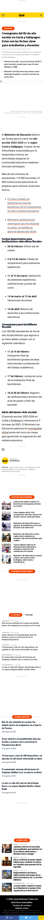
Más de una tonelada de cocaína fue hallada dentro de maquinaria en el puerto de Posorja (21, 725)
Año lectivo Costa (17, 467)
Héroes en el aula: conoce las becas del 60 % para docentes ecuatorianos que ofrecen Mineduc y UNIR (23, 64)
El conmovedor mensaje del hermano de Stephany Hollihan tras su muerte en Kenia (22, 771)
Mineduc (32, 469)
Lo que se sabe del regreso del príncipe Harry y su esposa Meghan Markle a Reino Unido (21, 786)
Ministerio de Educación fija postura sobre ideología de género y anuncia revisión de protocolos (21, 74)
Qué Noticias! (15, 461)
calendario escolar (33, 467)
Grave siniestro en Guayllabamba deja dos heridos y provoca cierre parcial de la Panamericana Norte (21, 741)
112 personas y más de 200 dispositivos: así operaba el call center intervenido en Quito (22, 757)
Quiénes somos (22, 908)
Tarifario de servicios (22, 905)
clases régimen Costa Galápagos (15, 469)
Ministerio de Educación (11, 471)
